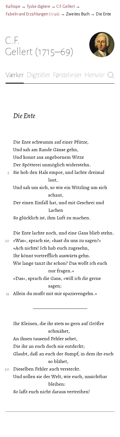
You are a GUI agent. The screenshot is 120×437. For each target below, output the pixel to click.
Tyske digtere (38, 6)
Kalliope (13, 6)
